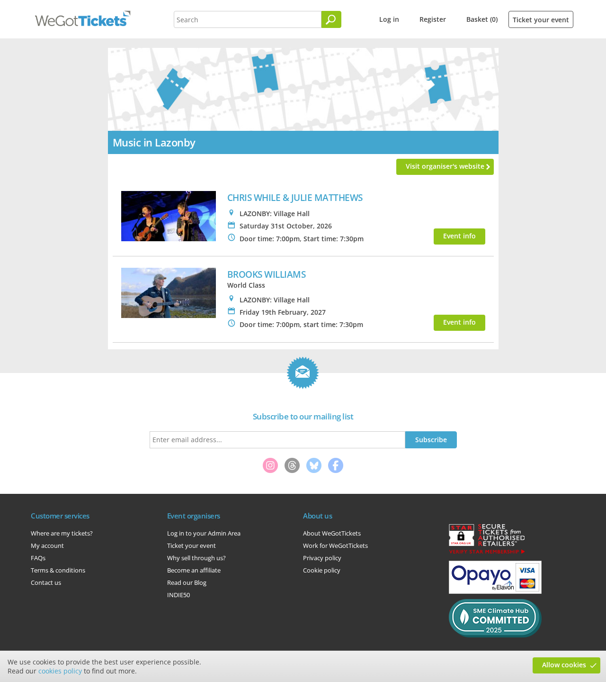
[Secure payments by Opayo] (495, 591)
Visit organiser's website (445, 166)
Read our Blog (186, 582)
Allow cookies (564, 664)
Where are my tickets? (62, 533)
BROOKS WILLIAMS (266, 274)
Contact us (46, 582)
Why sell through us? (196, 558)
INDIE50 (178, 595)
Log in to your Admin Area (204, 533)
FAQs (38, 558)
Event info (459, 235)
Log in (389, 19)
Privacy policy (322, 558)
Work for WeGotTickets (335, 545)
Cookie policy (321, 570)
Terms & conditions (58, 570)
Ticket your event (541, 19)
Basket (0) (482, 19)
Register (432, 19)
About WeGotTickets (332, 533)
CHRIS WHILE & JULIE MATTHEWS (295, 197)
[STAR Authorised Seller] (487, 553)
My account (47, 545)
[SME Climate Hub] (495, 635)
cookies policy (60, 670)
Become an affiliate (194, 570)
